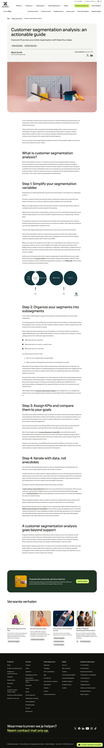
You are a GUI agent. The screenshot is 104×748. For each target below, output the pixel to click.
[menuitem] (100, 1)
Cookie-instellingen (50, 744)
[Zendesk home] (6, 5)
